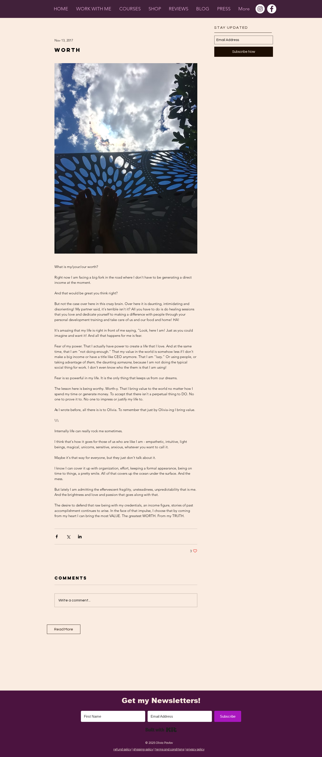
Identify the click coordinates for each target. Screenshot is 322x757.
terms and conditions (169, 749)
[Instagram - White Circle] (260, 8)
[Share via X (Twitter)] (68, 536)
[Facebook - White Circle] (271, 8)
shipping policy (143, 749)
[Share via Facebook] (56, 536)
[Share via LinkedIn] (80, 536)
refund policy (122, 749)
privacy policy (195, 749)
